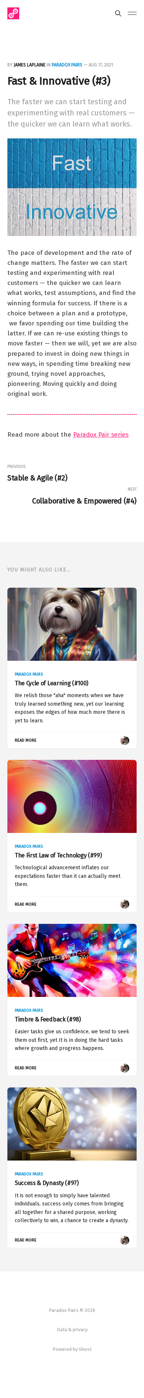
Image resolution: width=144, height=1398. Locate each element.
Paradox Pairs (67, 65)
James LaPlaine (29, 65)
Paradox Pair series (100, 435)
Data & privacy (72, 1329)
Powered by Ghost (72, 1349)
